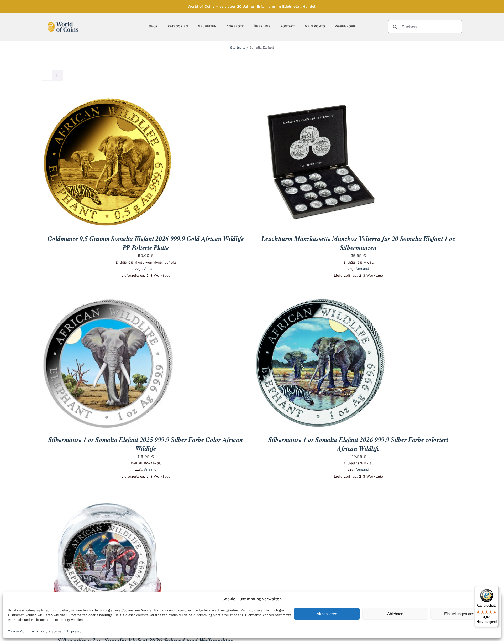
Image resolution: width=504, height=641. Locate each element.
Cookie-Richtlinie (21, 631)
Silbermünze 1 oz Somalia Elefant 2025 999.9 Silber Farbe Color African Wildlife (145, 444)
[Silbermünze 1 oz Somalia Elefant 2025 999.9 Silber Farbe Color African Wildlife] (107, 300)
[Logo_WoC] (63, 20)
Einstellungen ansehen (463, 614)
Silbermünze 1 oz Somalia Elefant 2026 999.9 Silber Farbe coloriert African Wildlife (358, 444)
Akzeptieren (327, 614)
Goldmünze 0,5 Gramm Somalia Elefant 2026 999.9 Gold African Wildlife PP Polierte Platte (146, 243)
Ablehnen (395, 614)
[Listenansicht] (57, 75)
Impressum (75, 631)
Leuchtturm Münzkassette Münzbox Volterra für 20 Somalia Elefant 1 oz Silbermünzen (358, 243)
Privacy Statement (50, 631)
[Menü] (495, 589)
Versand (150, 269)
